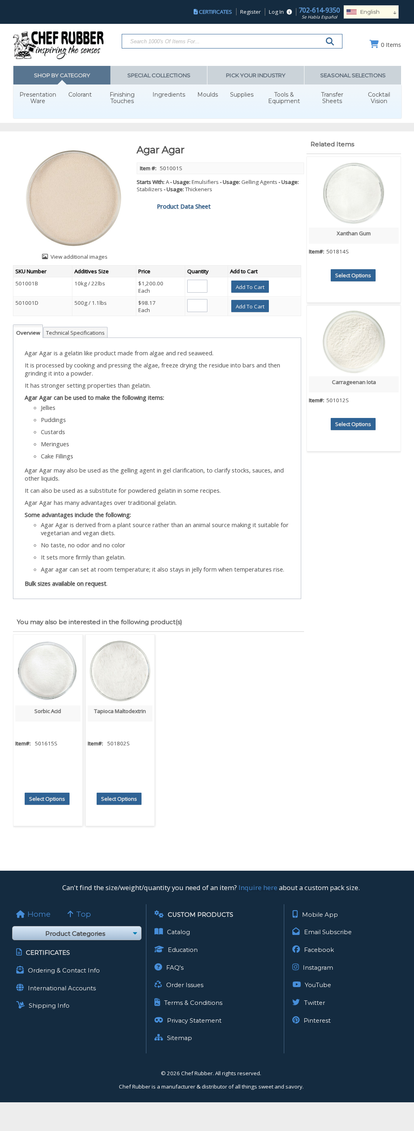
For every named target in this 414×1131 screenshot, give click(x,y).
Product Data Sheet (184, 206)
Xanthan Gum (354, 233)
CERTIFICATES (215, 11)
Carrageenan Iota (354, 382)
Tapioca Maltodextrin (120, 711)
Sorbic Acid (47, 711)
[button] (250, 287)
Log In (276, 11)
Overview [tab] (28, 332)
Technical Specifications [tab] (75, 332)
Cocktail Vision (379, 98)
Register (250, 11)
